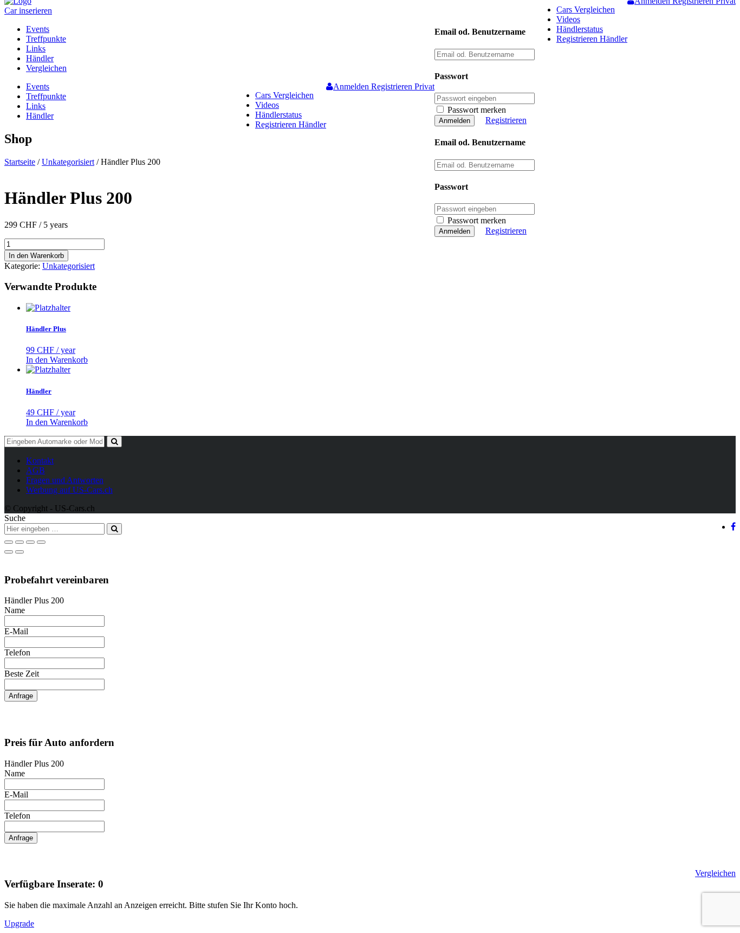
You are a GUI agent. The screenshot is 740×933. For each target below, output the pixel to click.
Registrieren (506, 120)
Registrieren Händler (591, 38)
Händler (40, 58)
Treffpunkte (46, 38)
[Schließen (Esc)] (8, 542)
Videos (568, 19)
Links (36, 48)
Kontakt (40, 460)
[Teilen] (19, 542)
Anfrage (21, 696)
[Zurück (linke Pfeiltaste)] (8, 552)
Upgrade (19, 923)
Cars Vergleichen (585, 9)
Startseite (19, 161)
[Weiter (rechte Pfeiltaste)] (19, 552)
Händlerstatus (579, 29)
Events (37, 29)
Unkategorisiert (68, 161)
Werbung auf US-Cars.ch (69, 489)
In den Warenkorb (36, 256)
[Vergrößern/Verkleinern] (41, 542)
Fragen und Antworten (64, 480)
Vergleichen (46, 68)
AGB (35, 470)
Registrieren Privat (402, 86)
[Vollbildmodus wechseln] (30, 542)
